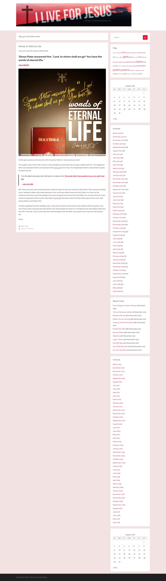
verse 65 (57, 198)
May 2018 (116, 288)
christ (123, 52)
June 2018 (116, 284)
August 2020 (117, 193)
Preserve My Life (119, 315)
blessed (115, 52)
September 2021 (119, 147)
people (135, 66)
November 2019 (119, 224)
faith (140, 52)
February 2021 (118, 172)
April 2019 (116, 249)
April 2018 (116, 291)
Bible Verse (25, 226)
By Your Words (118, 332)
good (131, 57)
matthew (115, 66)
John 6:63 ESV (28, 184)
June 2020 (116, 200)
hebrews (115, 62)
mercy (120, 66)
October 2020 (118, 186)
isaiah (120, 62)
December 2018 (119, 263)
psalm (116, 69)
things (128, 74)
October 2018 (118, 270)
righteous (132, 70)
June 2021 (116, 158)
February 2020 (118, 214)
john (132, 62)
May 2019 (116, 246)
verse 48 (57, 168)
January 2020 (118, 217)
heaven (144, 57)
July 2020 (116, 196)
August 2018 (117, 277)
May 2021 (116, 161)
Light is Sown (118, 339)
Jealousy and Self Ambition (123, 322)
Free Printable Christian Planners (125, 306)
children (119, 52)
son (122, 74)
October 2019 (118, 228)
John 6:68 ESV (23, 65)
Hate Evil (116, 336)
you (140, 74)
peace (130, 66)
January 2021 (117, 175)
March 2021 (117, 168)
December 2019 (119, 221)
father (144, 52)
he (137, 57)
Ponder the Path (119, 329)
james (124, 62)
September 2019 (119, 232)
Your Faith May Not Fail (121, 346)
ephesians (133, 52)
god (125, 56)
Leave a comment (27, 229)
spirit (124, 74)
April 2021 (116, 165)
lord (138, 61)
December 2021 (118, 137)
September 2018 (119, 274)
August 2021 (117, 151)
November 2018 (119, 267)
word (137, 74)
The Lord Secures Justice (122, 312)
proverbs (141, 66)
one (127, 66)
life (135, 62)
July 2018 (116, 281)
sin (119, 74)
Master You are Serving (121, 319)
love (144, 62)
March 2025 (117, 133)
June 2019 (116, 242)
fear (114, 57)
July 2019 (116, 239)
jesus (128, 62)
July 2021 (116, 154)
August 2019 (117, 235)
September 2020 (119, 189)
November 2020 (119, 182)
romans (115, 74)
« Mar (115, 119)
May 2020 (116, 203)
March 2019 (117, 253)
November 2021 (119, 140)
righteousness (140, 70)
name (124, 66)
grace (134, 57)
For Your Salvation (119, 350)
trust (131, 73)
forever (117, 57)
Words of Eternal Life (29, 46)
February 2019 (118, 256)
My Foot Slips (118, 343)
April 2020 (116, 207)
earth (128, 52)
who (134, 74)
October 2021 (118, 144)
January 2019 (117, 260)
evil (137, 52)
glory (121, 57)
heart (140, 57)
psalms (125, 69)
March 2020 (117, 210)
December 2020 (119, 179)
